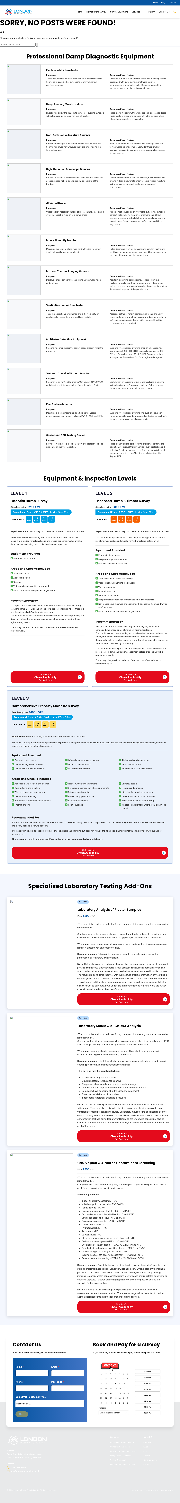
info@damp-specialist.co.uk (25, 1471)
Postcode (57, 1382)
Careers (172, 2)
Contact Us (164, 11)
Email (55, 1367)
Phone (19, 1382)
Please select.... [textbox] (24, 1403)
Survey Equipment (119, 11)
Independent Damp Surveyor (122, 1464)
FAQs (155, 2)
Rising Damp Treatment (120, 1455)
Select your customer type (31, 1397)
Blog (163, 2)
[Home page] (18, 11)
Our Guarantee (150, 1460)
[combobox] (49, 1403)
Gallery (151, 11)
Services (136, 11)
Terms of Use (136, 1490)
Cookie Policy (167, 1490)
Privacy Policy (152, 1490)
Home (79, 11)
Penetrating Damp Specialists (123, 1451)
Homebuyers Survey (96, 11)
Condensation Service (120, 1447)
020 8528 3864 (18, 1467)
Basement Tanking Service (122, 1442)
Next (21, 1414)
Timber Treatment (118, 1460)
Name (19, 1367)
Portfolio (147, 1442)
